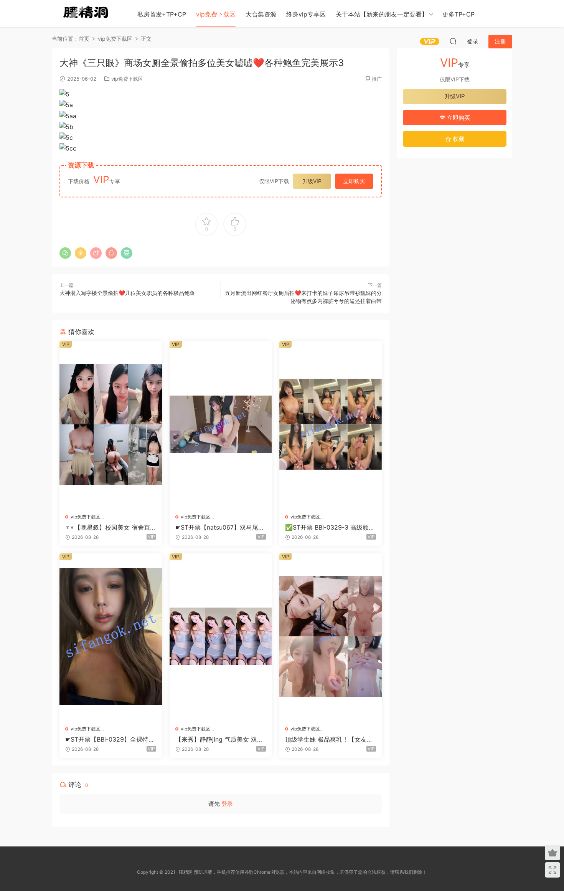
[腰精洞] (86, 13)
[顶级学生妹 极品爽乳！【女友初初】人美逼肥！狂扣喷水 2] (330, 636)
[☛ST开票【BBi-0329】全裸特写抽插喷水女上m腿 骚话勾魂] (110, 636)
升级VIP (312, 181)
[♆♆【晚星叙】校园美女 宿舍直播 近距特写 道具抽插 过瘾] (110, 424)
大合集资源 (261, 14)
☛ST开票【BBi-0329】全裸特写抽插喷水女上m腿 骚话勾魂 (110, 739)
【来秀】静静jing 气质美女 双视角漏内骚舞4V (219, 739)
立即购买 (354, 181)
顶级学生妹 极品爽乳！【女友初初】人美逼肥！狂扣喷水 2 (329, 739)
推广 (377, 79)
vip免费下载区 (216, 14)
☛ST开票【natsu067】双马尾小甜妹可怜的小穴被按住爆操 (219, 527)
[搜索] (453, 41)
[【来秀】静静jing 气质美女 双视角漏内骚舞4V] (221, 636)
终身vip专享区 (306, 14)
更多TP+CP (458, 14)
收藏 (457, 138)
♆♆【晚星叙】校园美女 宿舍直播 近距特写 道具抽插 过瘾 (107, 527)
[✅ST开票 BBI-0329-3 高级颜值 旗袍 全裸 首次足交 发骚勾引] (330, 424)
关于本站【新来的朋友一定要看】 (382, 14)
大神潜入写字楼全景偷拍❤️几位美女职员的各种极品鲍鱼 (127, 293)
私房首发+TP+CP (161, 14)
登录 (227, 803)
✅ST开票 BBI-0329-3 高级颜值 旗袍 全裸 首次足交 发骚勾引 (330, 527)
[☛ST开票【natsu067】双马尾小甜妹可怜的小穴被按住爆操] (221, 424)
